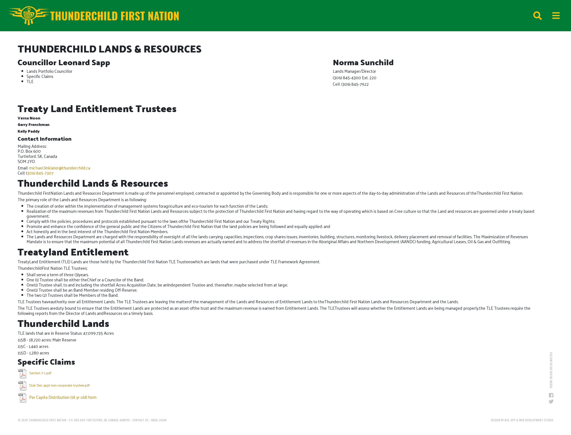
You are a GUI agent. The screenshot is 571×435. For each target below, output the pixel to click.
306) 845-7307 (40, 173)
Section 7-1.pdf (39, 373)
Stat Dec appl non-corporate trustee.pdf (59, 385)
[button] (530, 65)
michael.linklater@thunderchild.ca (59, 167)
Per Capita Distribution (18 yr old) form (62, 397)
